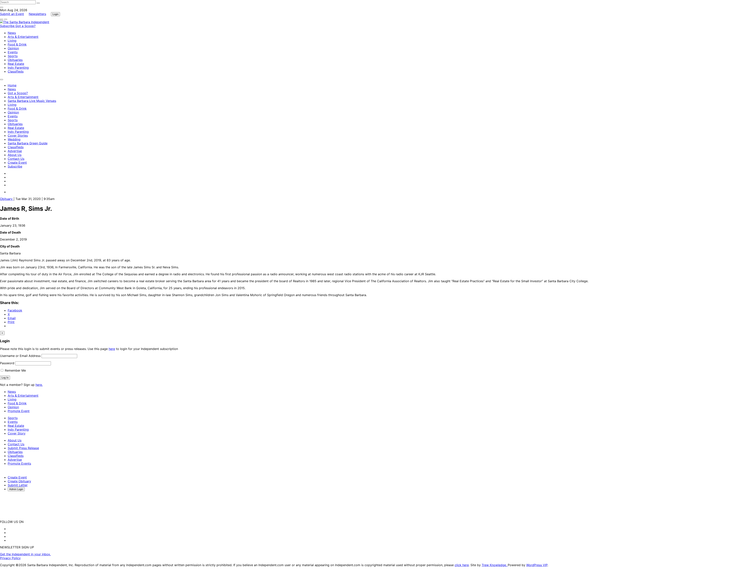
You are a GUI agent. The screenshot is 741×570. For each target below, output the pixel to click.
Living (12, 40)
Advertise (15, 151)
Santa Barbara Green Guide (27, 143)
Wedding (14, 139)
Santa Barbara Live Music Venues (32, 101)
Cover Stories (18, 135)
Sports (13, 56)
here (112, 349)
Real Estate (16, 64)
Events (13, 52)
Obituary (7, 199)
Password (7, 363)
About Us (14, 155)
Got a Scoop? (25, 26)
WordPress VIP (536, 565)
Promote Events (19, 463)
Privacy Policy (10, 558)
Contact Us (16, 159)
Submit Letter (18, 485)
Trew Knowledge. (495, 565)
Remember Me (15, 370)
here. (39, 385)
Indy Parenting (18, 67)
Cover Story (16, 433)
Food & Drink (17, 44)
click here (462, 565)
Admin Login (16, 489)
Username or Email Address (20, 356)
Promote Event (19, 411)
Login (55, 14)
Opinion (13, 48)
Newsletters (37, 14)
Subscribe (7, 26)
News (12, 33)
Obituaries (15, 60)
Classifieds (16, 71)
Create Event (17, 162)
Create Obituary (19, 481)
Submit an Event (12, 14)
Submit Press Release (23, 448)
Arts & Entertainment (23, 37)
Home (12, 85)
